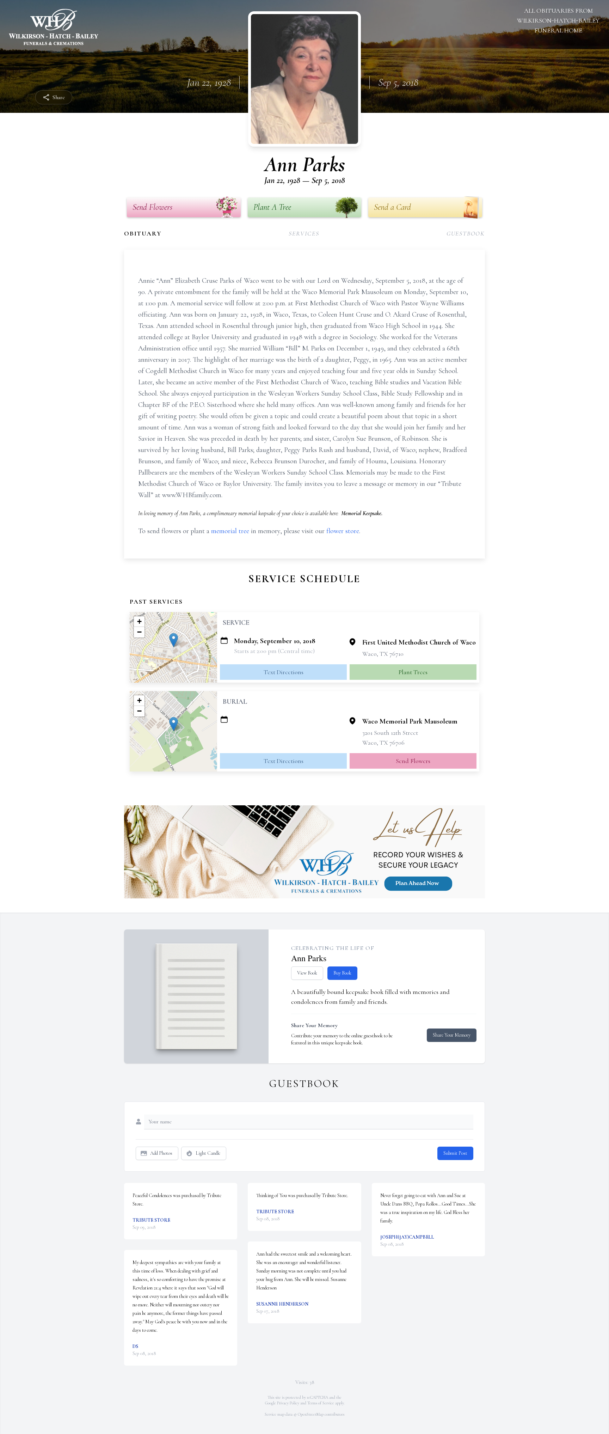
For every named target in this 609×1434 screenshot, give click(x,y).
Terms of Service (320, 1403)
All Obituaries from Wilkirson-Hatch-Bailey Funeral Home (558, 20)
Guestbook (466, 233)
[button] (173, 640)
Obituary (142, 233)
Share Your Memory (451, 1035)
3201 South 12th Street (390, 733)
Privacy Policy (288, 1403)
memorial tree (230, 531)
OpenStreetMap (311, 1414)
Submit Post (455, 1153)
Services (304, 233)
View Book (307, 973)
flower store (342, 531)
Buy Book (342, 973)
